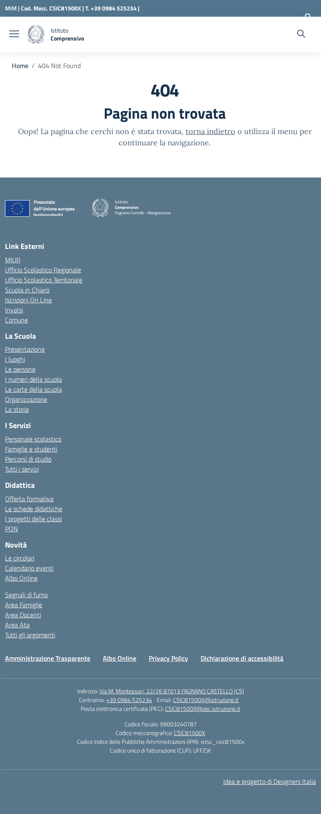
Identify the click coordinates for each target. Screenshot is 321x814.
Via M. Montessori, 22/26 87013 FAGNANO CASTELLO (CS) (171, 691)
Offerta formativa (29, 499)
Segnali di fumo (26, 595)
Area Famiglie (23, 605)
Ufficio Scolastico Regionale (43, 270)
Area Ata (17, 625)
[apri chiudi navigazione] (14, 35)
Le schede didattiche (33, 509)
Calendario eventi (29, 568)
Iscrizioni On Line (28, 300)
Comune (16, 320)
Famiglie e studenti (31, 449)
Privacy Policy (168, 658)
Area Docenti (23, 615)
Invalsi (14, 310)
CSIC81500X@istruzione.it (206, 699)
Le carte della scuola (33, 389)
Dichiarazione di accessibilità (242, 658)
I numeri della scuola (33, 379)
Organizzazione (26, 399)
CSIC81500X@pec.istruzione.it (202, 708)
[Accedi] (308, 17)
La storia (17, 409)
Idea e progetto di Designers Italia (269, 781)
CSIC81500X (189, 732)
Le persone (20, 369)
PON (11, 529)
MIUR (12, 260)
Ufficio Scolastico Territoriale (43, 280)
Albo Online (21, 578)
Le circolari (19, 558)
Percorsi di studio (28, 459)
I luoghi (15, 359)
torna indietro (210, 131)
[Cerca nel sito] (301, 34)
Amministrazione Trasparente (47, 658)
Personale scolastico (33, 439)
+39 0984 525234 (129, 699)
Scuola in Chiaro (27, 290)
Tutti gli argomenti (30, 635)
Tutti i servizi (22, 469)
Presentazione (25, 349)
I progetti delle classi (33, 519)
